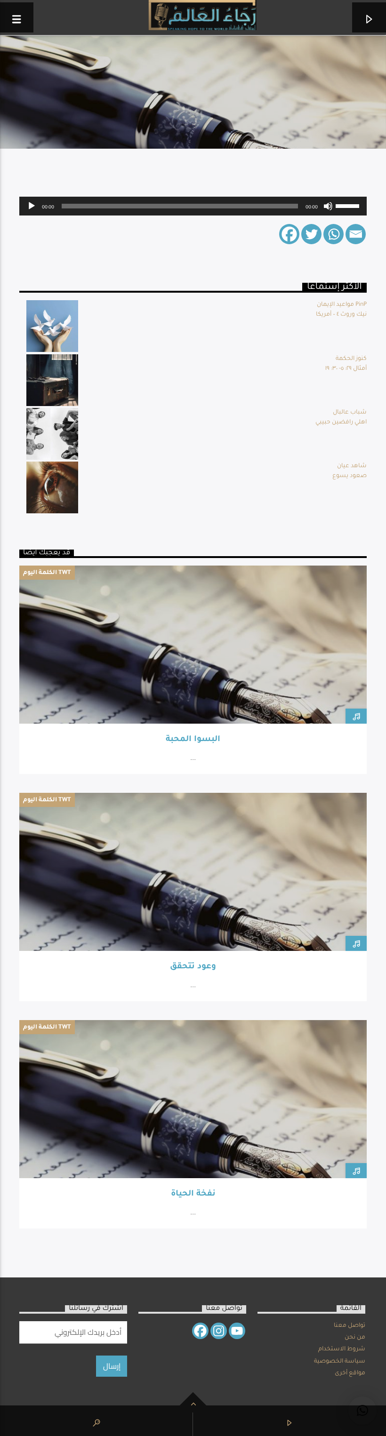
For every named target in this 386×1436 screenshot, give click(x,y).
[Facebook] (289, 234)
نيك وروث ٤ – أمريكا (341, 314)
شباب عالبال (350, 412)
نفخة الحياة (193, 1194)
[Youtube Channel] (237, 1331)
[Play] (31, 206)
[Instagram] (218, 1331)
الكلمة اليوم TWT (47, 573)
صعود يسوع (349, 476)
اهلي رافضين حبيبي (341, 422)
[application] (193, 206)
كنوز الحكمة (351, 359)
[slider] (349, 205)
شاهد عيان (352, 466)
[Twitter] (311, 234)
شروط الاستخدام (341, 1349)
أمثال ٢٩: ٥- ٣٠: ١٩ (346, 369)
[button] (362, 1410)
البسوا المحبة (193, 739)
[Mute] (328, 206)
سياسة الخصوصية (339, 1361)
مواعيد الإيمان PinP (342, 305)
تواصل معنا (349, 1326)
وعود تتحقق (193, 967)
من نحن (355, 1337)
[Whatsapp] (333, 234)
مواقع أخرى (350, 1373)
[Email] (356, 234)
